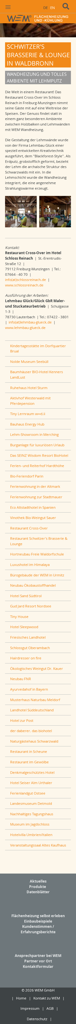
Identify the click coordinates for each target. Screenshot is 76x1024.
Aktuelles (38, 881)
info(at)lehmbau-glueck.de (30, 322)
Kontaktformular (38, 966)
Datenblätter (38, 891)
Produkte (37, 886)
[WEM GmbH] (38, 18)
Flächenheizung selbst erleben (38, 915)
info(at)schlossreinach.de (25, 279)
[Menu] (8, 7)
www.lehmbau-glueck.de (25, 327)
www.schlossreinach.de (24, 285)
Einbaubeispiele (38, 921)
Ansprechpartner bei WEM (38, 955)
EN (52, 7)
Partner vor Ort (38, 961)
